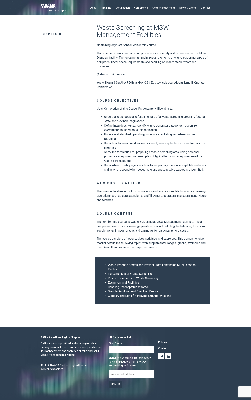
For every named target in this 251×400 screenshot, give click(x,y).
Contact (205, 7)
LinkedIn (168, 356)
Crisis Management (163, 7)
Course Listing (52, 34)
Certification (123, 7)
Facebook (161, 356)
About (93, 7)
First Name (115, 343)
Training (106, 7)
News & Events (187, 7)
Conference (141, 7)
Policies (162, 342)
